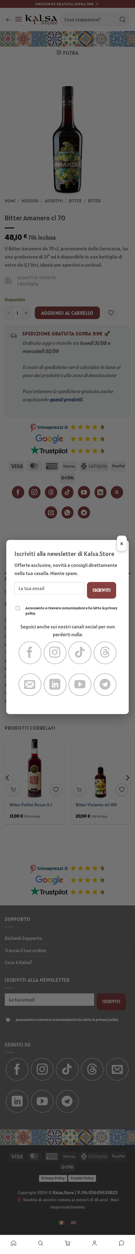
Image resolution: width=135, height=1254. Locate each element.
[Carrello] (67, 1243)
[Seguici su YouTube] (79, 684)
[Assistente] (121, 1243)
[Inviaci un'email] (30, 684)
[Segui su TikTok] (79, 652)
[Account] (94, 1243)
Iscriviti (102, 590)
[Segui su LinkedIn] (55, 684)
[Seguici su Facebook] (30, 652)
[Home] (13, 1243)
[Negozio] (40, 1243)
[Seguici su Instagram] (55, 652)
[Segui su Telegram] (105, 684)
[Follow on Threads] (105, 652)
